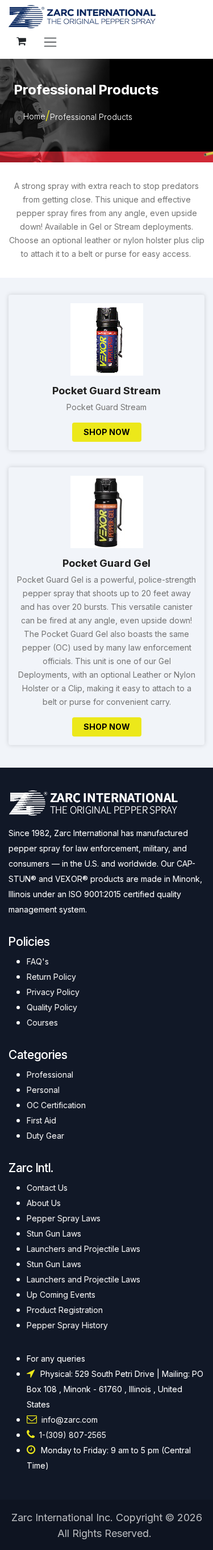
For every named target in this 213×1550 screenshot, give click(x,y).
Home (34, 116)
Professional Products (91, 117)
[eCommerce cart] (21, 41)
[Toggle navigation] (50, 41)
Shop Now (106, 432)
